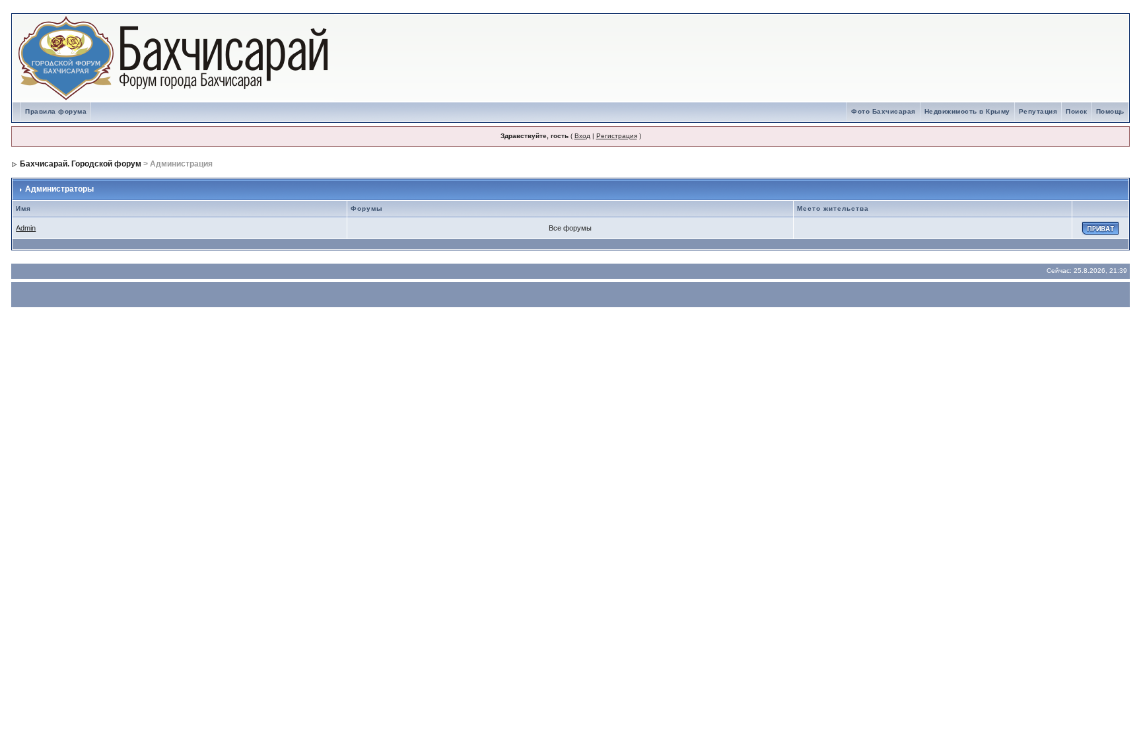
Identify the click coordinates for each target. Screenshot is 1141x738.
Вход (582, 135)
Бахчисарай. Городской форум (80, 163)
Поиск (1077, 111)
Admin (26, 228)
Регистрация (616, 135)
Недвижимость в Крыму (967, 111)
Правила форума (55, 111)
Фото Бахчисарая (883, 111)
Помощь (1110, 111)
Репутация (1038, 111)
